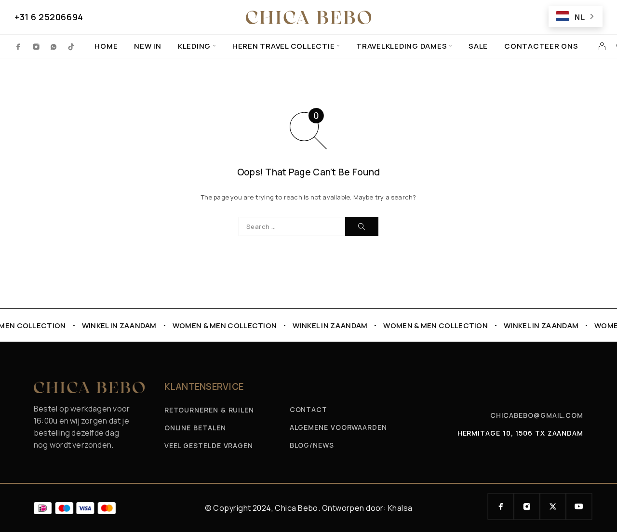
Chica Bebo (296, 508)
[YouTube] (579, 506)
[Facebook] (18, 46)
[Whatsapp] (54, 46)
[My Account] (602, 46)
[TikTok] (71, 46)
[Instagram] (36, 46)
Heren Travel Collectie (283, 46)
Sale (478, 46)
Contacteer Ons (541, 46)
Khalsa (400, 508)
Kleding (194, 46)
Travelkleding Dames (401, 46)
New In (147, 46)
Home (106, 46)
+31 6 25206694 (48, 17)
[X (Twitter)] (553, 506)
